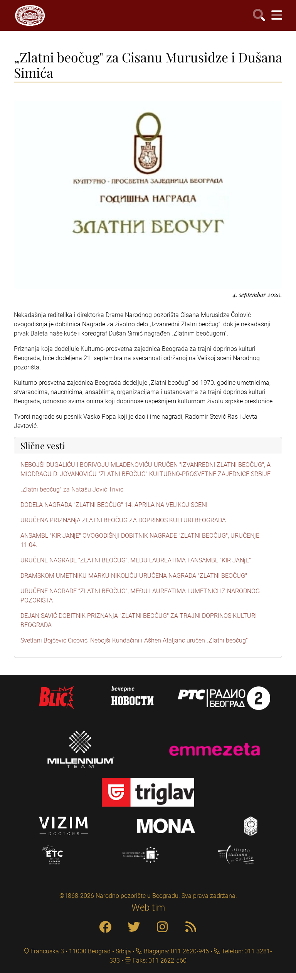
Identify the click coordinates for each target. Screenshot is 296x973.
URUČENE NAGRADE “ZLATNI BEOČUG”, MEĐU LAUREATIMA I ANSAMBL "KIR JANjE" (135, 560)
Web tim (148, 907)
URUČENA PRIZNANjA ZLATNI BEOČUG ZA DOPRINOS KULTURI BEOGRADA (123, 520)
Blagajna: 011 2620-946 (175, 951)
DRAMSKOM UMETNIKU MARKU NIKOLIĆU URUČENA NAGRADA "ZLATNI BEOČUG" (133, 575)
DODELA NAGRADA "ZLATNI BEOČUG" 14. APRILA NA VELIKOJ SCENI (113, 504)
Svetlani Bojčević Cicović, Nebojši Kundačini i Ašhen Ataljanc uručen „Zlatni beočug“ (134, 640)
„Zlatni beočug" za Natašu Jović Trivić (71, 489)
